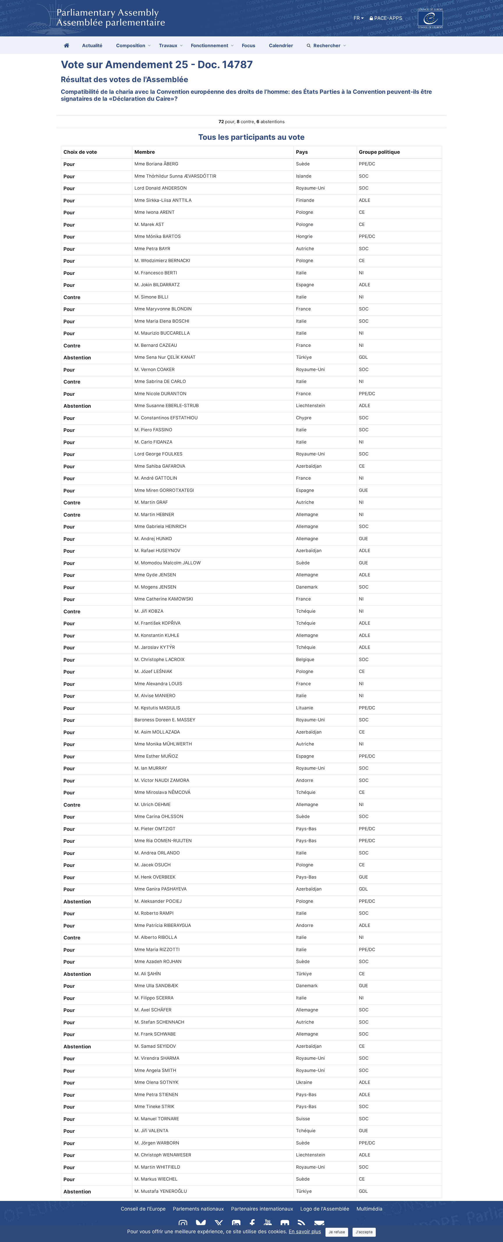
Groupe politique (379, 152)
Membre (144, 152)
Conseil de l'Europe (143, 1209)
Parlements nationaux (198, 1209)
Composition (130, 45)
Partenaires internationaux (262, 1209)
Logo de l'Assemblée (324, 1209)
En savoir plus (305, 1231)
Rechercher (327, 45)
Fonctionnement (209, 45)
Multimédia (369, 1209)
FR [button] (357, 18)
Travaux (168, 45)
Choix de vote (80, 152)
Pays (302, 152)
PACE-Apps (388, 18)
